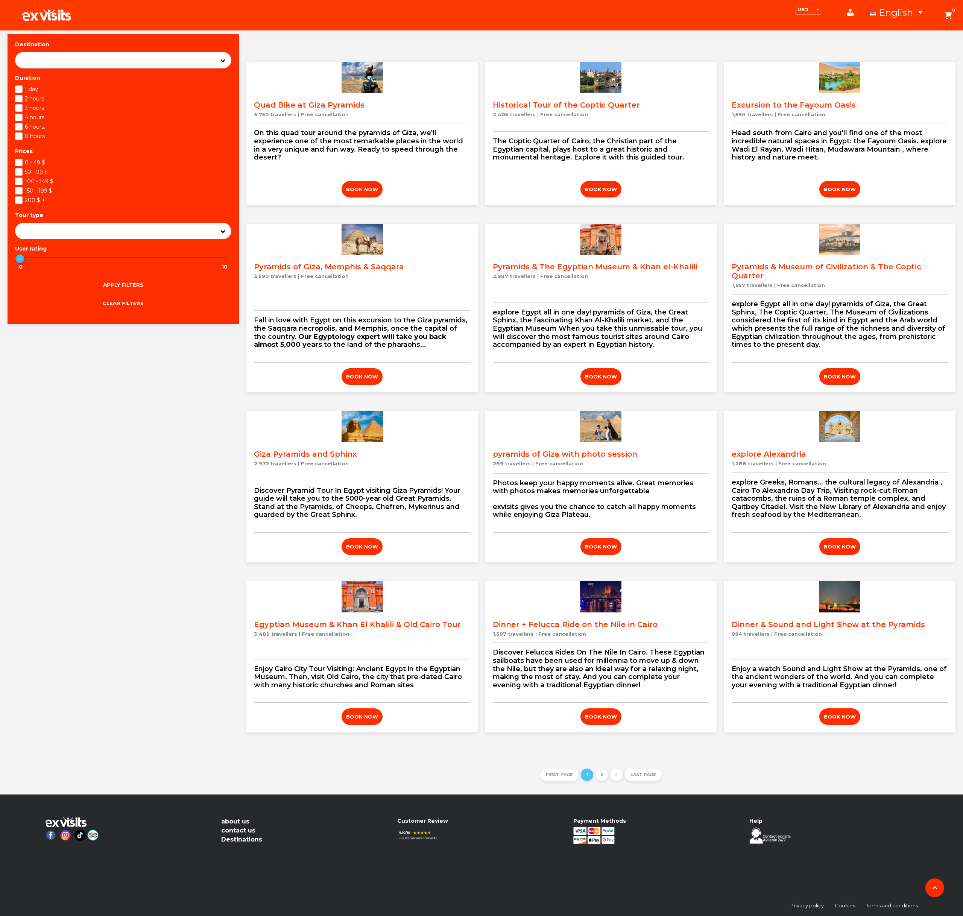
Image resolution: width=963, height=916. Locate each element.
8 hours (35, 136)
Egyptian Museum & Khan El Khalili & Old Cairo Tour (357, 624)
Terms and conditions (892, 905)
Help (756, 820)
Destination (32, 44)
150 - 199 (38, 190)
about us (235, 821)
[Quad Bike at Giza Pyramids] (362, 77)
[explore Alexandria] (839, 426)
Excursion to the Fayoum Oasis (794, 104)
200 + (35, 200)
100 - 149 (39, 181)
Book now (362, 189)
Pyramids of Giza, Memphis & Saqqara (329, 266)
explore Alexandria (769, 454)
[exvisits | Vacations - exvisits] (46, 15)
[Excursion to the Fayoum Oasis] (839, 77)
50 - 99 (36, 172)
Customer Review (422, 820)
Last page (643, 774)
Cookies (845, 905)
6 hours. (35, 126)
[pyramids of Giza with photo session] (601, 426)
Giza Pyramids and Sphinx (305, 454)
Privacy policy (807, 905)
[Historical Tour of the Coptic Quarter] (601, 77)
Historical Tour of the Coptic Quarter (566, 104)
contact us (238, 830)
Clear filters (123, 303)
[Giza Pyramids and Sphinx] (362, 426)
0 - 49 (35, 162)
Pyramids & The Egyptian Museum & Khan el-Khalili (595, 266)
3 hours (34, 108)
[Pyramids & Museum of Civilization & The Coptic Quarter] (839, 239)
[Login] (854, 12)
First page (559, 774)
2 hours (34, 98)
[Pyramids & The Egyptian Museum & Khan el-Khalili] (601, 239)
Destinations (241, 839)
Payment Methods (599, 820)
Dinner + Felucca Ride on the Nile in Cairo (575, 624)
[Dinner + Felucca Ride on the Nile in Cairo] (601, 596)
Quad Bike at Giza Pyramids (309, 104)
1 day (31, 89)
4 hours (34, 117)
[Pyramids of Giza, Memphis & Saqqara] (362, 239)
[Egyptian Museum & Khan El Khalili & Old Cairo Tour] (362, 596)
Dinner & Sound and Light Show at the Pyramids (828, 624)
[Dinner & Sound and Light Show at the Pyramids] (839, 596)
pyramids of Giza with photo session (565, 454)
